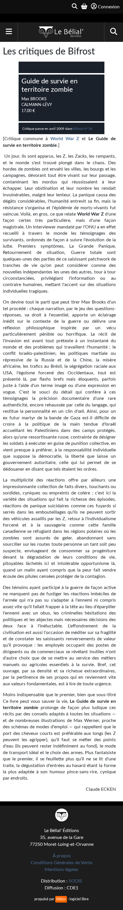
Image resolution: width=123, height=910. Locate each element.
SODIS (75, 881)
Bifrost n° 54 (82, 128)
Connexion (109, 7)
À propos (62, 856)
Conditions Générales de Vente (61, 862)
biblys (61, 899)
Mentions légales (61, 869)
